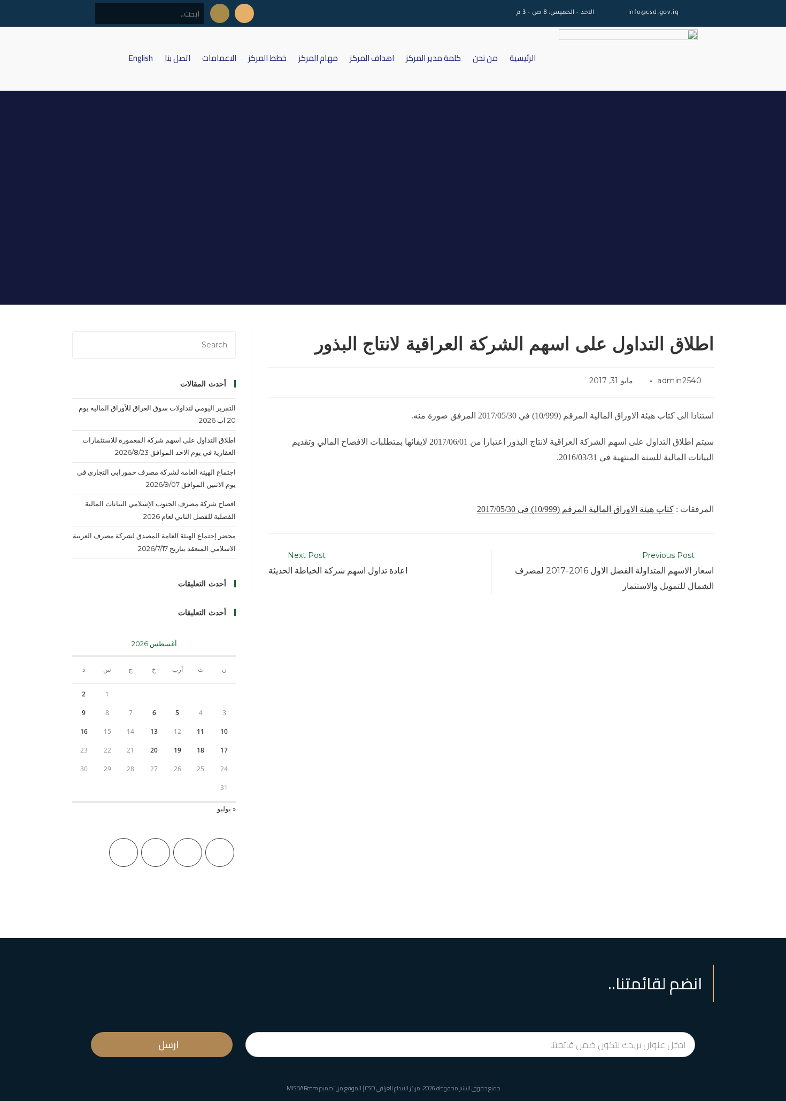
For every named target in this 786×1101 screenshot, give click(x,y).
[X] (219, 852)
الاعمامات (219, 58)
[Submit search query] (109, 13)
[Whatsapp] (219, 13)
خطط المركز (267, 58)
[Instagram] (155, 852)
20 (154, 750)
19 (177, 750)
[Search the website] (149, 13)
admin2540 (679, 380)
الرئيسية (523, 58)
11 (200, 731)
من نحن (485, 58)
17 (224, 750)
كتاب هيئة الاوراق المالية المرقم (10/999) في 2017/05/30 (575, 509)
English (141, 58)
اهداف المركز (372, 58)
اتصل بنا (177, 58)
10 (224, 731)
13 (154, 731)
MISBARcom (302, 1088)
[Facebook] (187, 852)
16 (84, 731)
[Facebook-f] (244, 13)
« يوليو (226, 808)
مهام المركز (318, 58)
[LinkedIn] (123, 852)
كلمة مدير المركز (433, 58)
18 (200, 750)
